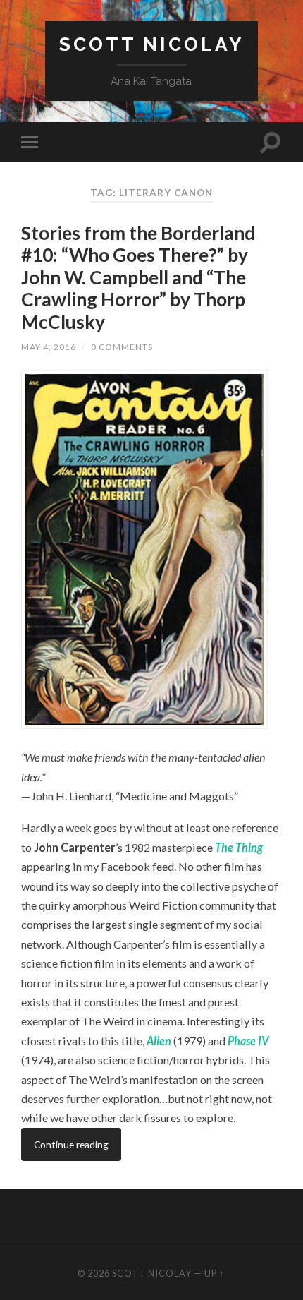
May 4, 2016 (48, 347)
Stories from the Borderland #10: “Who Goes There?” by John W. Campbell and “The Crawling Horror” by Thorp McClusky (138, 277)
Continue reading (71, 1144)
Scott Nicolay (151, 44)
